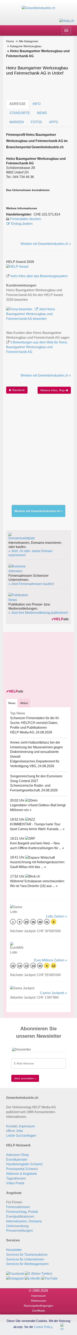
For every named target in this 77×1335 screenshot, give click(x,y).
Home (10, 41)
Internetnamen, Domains (24, 1221)
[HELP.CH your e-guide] (66, 20)
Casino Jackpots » (53, 993)
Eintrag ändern (22, 223)
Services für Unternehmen (25, 1259)
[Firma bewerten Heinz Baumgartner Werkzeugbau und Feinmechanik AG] (19, 309)
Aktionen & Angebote (21, 1173)
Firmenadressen (18, 1207)
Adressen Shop (17, 1155)
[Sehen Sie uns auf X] (38, 1273)
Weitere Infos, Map (53, 390)
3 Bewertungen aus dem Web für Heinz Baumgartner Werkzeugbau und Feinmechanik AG (36, 347)
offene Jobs (14, 1131)
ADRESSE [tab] (17, 104)
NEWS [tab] (42, 113)
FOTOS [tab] (36, 122)
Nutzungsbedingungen (38, 1305)
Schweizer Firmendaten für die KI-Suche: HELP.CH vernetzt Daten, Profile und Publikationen (35, 722)
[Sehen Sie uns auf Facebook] (15, 1273)
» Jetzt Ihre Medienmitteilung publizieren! (38, 612)
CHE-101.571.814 (47, 214)
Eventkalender (16, 1159)
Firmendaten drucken (25, 219)
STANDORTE (19, 113)
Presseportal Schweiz (22, 1169)
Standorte (18, 390)
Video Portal (15, 1183)
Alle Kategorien (28, 41)
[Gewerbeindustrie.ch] (38, 8)
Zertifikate (38, 1310)
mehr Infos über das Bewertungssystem (39, 276)
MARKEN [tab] (16, 122)
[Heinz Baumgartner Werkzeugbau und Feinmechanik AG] (17, 266)
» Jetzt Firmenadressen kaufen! (31, 584)
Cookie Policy (43, 1326)
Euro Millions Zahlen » (50, 960)
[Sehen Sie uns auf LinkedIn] (32, 1278)
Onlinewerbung (17, 1226)
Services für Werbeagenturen (27, 1264)
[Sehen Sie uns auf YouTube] (49, 1278)
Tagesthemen (16, 1178)
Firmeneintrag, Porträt (22, 1211)
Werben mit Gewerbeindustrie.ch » (46, 244)
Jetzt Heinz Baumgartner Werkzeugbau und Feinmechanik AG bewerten (30, 313)
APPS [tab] (53, 122)
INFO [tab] (36, 104)
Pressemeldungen (19, 1230)
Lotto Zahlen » (56, 916)
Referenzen (38, 1300)
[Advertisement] (38, 451)
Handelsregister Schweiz (24, 1164)
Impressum (38, 1295)
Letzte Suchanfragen (21, 1135)
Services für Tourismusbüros (26, 1254)
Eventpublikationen (20, 1216)
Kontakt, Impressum (20, 1126)
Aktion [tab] (24, 703)
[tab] (11, 703)
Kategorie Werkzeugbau (25, 46)
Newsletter (14, 1250)
